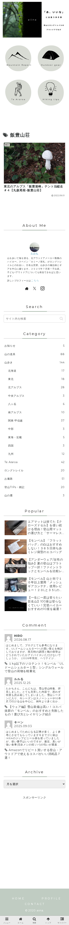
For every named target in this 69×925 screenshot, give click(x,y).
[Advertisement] (34, 834)
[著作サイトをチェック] (26, 288)
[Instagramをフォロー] (42, 288)
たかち (34, 253)
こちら (35, 280)
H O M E (18, 898)
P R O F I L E (51, 898)
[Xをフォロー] (34, 288)
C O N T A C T (34, 904)
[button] (61, 318)
